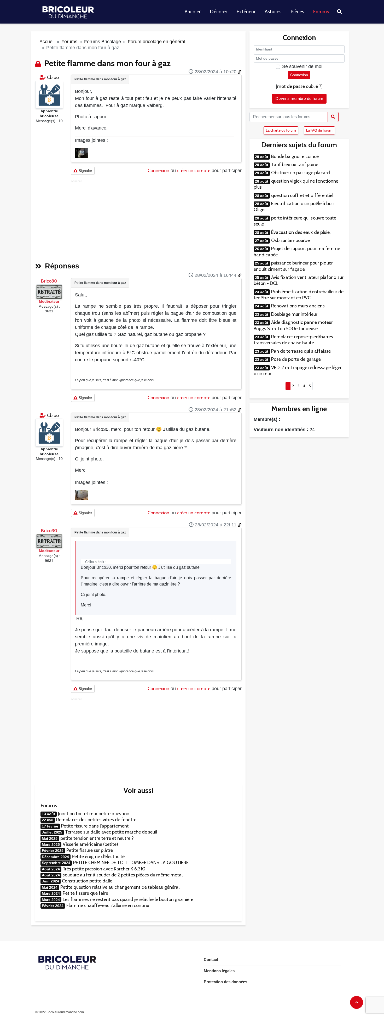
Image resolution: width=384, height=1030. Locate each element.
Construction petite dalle (87, 881)
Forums (321, 12)
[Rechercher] (333, 117)
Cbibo (53, 77)
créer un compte (193, 170)
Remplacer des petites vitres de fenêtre (96, 820)
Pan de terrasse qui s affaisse (301, 351)
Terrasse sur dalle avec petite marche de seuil (111, 832)
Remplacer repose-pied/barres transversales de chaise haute (293, 340)
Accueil (47, 41)
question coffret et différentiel (302, 195)
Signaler (85, 170)
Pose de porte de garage (296, 359)
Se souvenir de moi (302, 66)
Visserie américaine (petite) (90, 844)
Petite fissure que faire (85, 893)
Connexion (158, 170)
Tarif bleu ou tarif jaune (294, 164)
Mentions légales (219, 971)
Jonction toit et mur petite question (93, 814)
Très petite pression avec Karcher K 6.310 (104, 869)
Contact (211, 959)
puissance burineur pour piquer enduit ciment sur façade (293, 266)
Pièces (297, 12)
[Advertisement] (156, 219)
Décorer (218, 12)
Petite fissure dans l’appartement (95, 826)
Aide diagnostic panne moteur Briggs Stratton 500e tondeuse (293, 325)
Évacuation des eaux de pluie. (301, 232)
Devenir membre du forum (299, 98)
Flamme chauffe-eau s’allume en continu (107, 905)
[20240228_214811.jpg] (81, 495)
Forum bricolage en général (156, 41)
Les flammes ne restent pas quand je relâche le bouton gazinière (128, 899)
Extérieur (245, 12)
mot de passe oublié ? (299, 86)
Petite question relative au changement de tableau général (119, 887)
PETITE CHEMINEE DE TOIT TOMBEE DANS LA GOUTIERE (131, 862)
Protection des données (225, 982)
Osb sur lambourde (290, 240)
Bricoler (192, 12)
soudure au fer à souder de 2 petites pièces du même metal (123, 875)
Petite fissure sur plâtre (89, 850)
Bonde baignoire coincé (295, 156)
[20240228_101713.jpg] (81, 153)
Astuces (273, 12)
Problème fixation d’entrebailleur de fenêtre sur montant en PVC (299, 295)
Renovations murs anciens (298, 306)
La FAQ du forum (319, 130)
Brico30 (49, 281)
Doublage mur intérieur (294, 314)
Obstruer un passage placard (300, 173)
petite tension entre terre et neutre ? (97, 838)
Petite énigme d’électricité (98, 856)
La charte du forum (281, 130)
